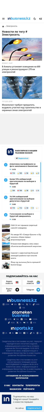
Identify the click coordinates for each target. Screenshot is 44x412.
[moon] (35, 19)
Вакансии (15, 389)
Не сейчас (19, 408)
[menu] (3, 19)
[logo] (19, 19)
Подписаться (34, 408)
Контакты (18, 385)
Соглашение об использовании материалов (22, 376)
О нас (7, 385)
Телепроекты (33, 385)
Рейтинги (28, 389)
